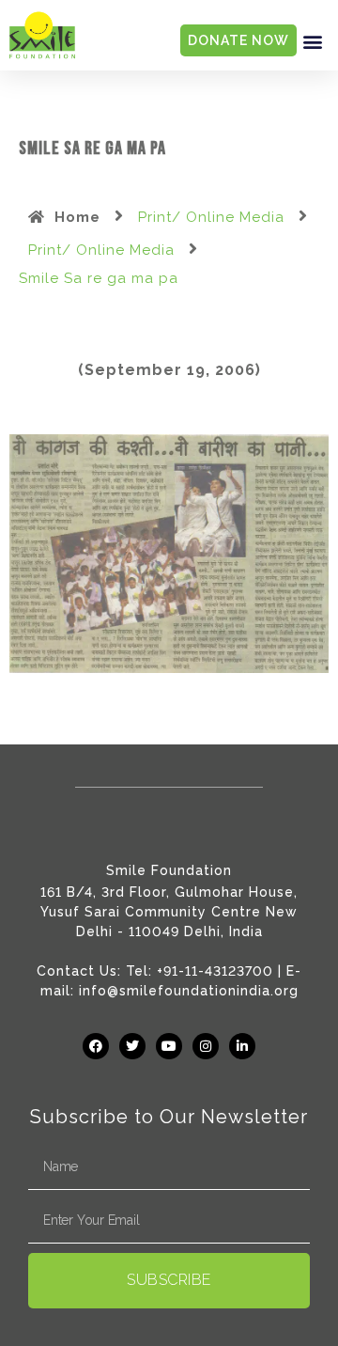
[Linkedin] (242, 1046)
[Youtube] (169, 1046)
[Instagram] (205, 1046)
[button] (313, 40)
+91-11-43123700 (215, 970)
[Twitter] (132, 1046)
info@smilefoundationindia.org (189, 990)
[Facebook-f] (96, 1046)
